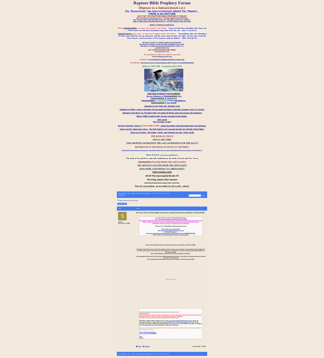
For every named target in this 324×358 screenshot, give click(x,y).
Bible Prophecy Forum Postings (144, 193)
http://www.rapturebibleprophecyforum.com (171, 230)
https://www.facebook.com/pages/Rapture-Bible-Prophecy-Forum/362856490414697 (170, 233)
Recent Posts (121, 195)
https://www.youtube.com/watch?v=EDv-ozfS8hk (172, 219)
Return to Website (122, 193)
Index (129, 193)
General (133, 193)
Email (139, 346)
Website (147, 346)
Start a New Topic (122, 203)
